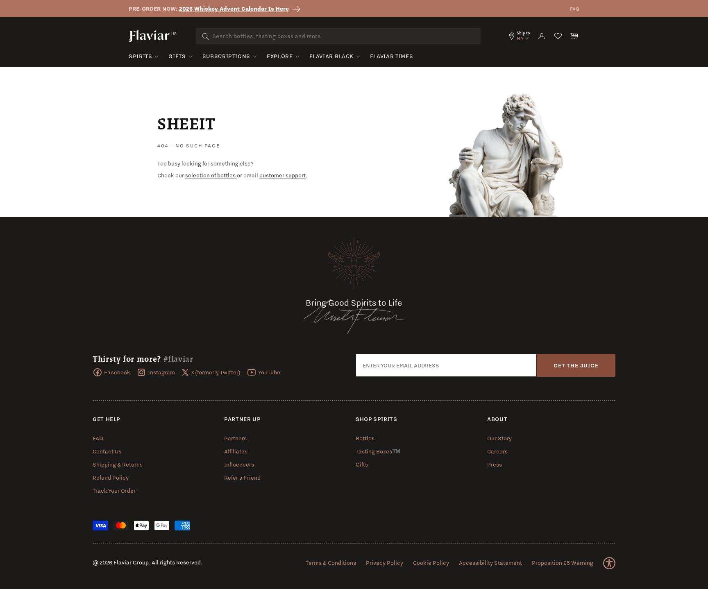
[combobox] (338, 36)
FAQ (574, 9)
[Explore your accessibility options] (609, 563)
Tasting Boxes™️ (378, 451)
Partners (235, 438)
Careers (497, 451)
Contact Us (107, 451)
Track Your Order (114, 490)
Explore (280, 56)
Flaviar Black (331, 56)
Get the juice (576, 365)
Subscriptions (226, 56)
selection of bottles (211, 175)
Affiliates (235, 451)
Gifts (177, 56)
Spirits (140, 56)
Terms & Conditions (331, 562)
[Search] (206, 36)
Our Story (499, 438)
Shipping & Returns (118, 464)
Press (494, 464)
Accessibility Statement (490, 562)
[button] (574, 36)
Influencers (239, 464)
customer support (282, 175)
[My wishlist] (558, 36)
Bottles (365, 438)
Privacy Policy (384, 562)
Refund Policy (111, 477)
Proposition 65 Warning (562, 562)
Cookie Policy (431, 562)
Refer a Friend (242, 477)
